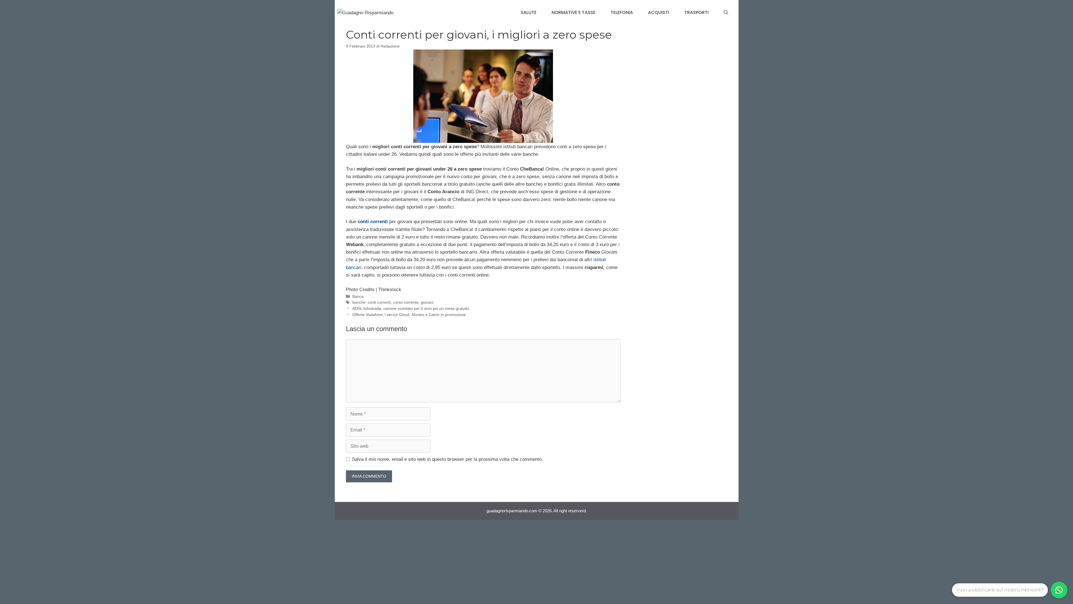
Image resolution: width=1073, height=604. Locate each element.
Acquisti (658, 12)
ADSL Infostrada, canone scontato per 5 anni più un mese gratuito (410, 308)
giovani (427, 302)
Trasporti (696, 12)
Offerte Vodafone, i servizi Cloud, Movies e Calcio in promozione (409, 314)
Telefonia (622, 12)
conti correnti (379, 302)
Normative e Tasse (573, 12)
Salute (528, 12)
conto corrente (406, 302)
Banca (358, 296)
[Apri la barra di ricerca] (726, 13)
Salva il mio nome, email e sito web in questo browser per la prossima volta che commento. (447, 459)
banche (358, 302)
